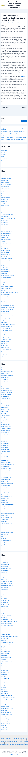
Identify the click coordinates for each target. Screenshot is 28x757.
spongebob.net (4, 222)
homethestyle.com (5, 419)
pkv (14, 738)
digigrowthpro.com (5, 560)
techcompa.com (5, 600)
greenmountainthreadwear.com (8, 315)
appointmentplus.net (6, 712)
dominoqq (2, 740)
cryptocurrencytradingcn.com (8, 320)
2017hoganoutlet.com (6, 178)
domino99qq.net (5, 182)
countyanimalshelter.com (7, 330)
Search (2, 118)
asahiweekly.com (5, 443)
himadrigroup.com (5, 604)
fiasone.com (4, 279)
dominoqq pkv (4, 158)
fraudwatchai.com (5, 411)
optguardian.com (5, 405)
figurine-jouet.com (5, 525)
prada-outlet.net (5, 558)
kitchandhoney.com (5, 651)
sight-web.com (4, 602)
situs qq (6, 738)
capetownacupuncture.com (7, 210)
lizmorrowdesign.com (6, 494)
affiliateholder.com (5, 356)
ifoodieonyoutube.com (6, 388)
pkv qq (2, 156)
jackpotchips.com (5, 460)
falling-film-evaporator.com (7, 309)
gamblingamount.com (6, 339)
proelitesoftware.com (6, 462)
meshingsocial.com (5, 271)
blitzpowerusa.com (5, 252)
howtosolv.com (4, 655)
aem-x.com (4, 413)
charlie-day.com (5, 284)
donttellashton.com (5, 186)
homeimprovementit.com (7, 371)
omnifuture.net (4, 566)
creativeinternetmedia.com (7, 585)
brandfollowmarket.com (6, 326)
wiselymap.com (4, 593)
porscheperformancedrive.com (8, 483)
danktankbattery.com (6, 281)
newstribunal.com (5, 373)
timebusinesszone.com (6, 349)
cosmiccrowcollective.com (7, 214)
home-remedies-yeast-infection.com (9, 383)
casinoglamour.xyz (5, 682)
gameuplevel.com (5, 417)
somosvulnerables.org (6, 477)
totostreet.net (4, 407)
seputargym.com (5, 402)
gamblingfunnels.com (6, 568)
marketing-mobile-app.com (7, 275)
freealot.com (4, 441)
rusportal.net (4, 201)
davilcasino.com (5, 409)
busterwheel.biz (4, 674)
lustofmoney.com (5, 347)
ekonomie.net (4, 710)
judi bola (20, 738)
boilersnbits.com (5, 246)
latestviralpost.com (5, 248)
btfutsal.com (4, 572)
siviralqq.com (4, 303)
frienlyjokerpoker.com (6, 610)
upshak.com (4, 299)
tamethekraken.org (5, 485)
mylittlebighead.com (5, 439)
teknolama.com (4, 237)
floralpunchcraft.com (6, 277)
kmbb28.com (4, 538)
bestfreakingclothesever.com (7, 307)
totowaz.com (4, 322)
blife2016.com (4, 491)
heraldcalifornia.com (5, 449)
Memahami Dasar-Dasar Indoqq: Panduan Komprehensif (13, 137)
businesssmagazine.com (6, 583)
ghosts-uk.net (4, 576)
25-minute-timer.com (6, 428)
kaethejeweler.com (5, 508)
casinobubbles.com (5, 400)
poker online (4, 150)
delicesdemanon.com (6, 657)
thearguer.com (4, 273)
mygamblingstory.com (6, 174)
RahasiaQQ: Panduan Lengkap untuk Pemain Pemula (13, 131)
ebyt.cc (3, 630)
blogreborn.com (5, 589)
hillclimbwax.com (5, 341)
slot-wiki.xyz (4, 689)
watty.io (3, 203)
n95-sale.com (4, 587)
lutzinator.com (4, 487)
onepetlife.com (4, 511)
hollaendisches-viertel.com (7, 644)
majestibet (4, 744)
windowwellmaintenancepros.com (9, 354)
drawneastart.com (5, 455)
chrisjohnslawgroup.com (6, 468)
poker (2, 160)
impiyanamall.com (5, 403)
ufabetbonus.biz (5, 721)
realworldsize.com (5, 235)
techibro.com (4, 613)
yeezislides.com (4, 379)
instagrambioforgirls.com (7, 262)
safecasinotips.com (5, 458)
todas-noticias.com (5, 197)
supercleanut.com (5, 445)
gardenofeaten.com (5, 254)
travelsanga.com (5, 706)
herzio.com (3, 191)
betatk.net (3, 725)
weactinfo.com (4, 269)
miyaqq (9, 744)
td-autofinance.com (5, 608)
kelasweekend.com (5, 723)
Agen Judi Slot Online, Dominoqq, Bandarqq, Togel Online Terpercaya (14, 4)
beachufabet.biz (5, 515)
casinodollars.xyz (5, 684)
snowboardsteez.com (6, 260)
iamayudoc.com (4, 438)
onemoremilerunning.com (7, 258)
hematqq (17, 740)
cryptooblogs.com (5, 415)
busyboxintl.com (5, 224)
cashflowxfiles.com (5, 264)
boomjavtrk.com (5, 545)
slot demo (3, 154)
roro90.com (4, 190)
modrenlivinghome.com (6, 530)
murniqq (12, 740)
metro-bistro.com (5, 653)
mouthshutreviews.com (6, 394)
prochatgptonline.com (6, 594)
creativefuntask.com (5, 430)
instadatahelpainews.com (7, 532)
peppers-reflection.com (6, 351)
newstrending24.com (6, 719)
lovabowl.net (4, 369)
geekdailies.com (5, 534)
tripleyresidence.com (6, 473)
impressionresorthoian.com (7, 305)
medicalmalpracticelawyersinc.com (9, 699)
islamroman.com (5, 606)
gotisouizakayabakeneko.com (8, 218)
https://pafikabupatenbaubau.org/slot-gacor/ (15, 743)
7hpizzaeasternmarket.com (7, 642)
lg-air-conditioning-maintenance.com (9, 636)
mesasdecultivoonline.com (7, 245)
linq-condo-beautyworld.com (7, 629)
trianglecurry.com (5, 500)
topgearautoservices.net (6, 523)
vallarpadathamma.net (6, 233)
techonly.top (4, 579)
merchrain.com (4, 536)
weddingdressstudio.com (7, 661)
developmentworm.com (6, 714)
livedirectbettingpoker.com (7, 286)
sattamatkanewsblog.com (7, 318)
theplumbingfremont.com (7, 718)
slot (16, 738)
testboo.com (4, 659)
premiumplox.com (5, 663)
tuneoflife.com (4, 353)
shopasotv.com (4, 704)
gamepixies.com (5, 453)
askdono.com (4, 577)
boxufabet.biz (4, 521)
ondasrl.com (4, 489)
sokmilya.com (4, 542)
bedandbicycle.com (5, 447)
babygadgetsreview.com (6, 623)
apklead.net (4, 547)
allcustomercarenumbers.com (8, 464)
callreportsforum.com (6, 540)
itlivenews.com (4, 716)
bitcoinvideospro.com (6, 212)
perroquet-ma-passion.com (7, 528)
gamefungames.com (6, 426)
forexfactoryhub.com (6, 596)
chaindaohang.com (5, 632)
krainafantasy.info (5, 195)
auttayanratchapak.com (6, 226)
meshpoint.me (4, 220)
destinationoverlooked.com (7, 337)
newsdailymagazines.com (7, 375)
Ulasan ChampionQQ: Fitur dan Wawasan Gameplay (12, 139)
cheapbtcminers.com (6, 434)
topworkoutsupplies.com (6, 392)
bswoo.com (4, 729)
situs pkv (7, 740)
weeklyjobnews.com (5, 328)
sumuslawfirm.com (5, 311)
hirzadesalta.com (5, 396)
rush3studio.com (5, 188)
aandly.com (4, 727)
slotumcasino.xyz (5, 680)
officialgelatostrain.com (6, 506)
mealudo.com (4, 282)
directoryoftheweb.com (6, 184)
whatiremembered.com (6, 627)
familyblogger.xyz (5, 466)
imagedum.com (4, 502)
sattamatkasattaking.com (7, 510)
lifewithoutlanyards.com (6, 647)
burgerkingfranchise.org (6, 231)
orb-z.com (3, 241)
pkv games (3, 163)
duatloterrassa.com (5, 479)
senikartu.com (4, 199)
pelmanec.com (4, 180)
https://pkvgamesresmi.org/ (21, 744)
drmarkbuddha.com (5, 634)
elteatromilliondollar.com (6, 229)
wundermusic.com (5, 424)
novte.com (3, 640)
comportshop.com (5, 701)
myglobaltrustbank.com (6, 695)
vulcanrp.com (4, 617)
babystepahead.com (6, 336)
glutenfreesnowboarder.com (7, 492)
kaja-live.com (4, 598)
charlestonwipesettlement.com (8, 324)
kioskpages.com (5, 498)
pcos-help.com (4, 570)
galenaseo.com (4, 693)
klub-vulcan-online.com (6, 470)
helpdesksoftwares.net (6, 367)
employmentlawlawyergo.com (8, 697)
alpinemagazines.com (6, 615)
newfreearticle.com (5, 250)
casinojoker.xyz (4, 685)
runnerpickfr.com (5, 564)
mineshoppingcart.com (6, 390)
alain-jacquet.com (5, 216)
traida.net (3, 649)
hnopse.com (4, 343)
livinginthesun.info (5, 205)
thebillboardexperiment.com (7, 513)
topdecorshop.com (5, 702)
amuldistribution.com (6, 420)
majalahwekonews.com (6, 176)
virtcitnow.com (4, 591)
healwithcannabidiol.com (6, 496)
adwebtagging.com (5, 332)
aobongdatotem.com (6, 381)
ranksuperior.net (5, 334)
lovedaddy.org (4, 290)
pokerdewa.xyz (4, 687)
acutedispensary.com (6, 317)
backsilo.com (4, 301)
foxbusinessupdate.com (6, 288)
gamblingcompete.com (6, 581)
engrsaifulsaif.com (5, 432)
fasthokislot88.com (5, 456)
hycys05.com (4, 256)
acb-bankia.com (5, 296)
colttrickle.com (4, 562)
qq (2, 162)
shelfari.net (3, 676)
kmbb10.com (4, 265)
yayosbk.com (4, 665)
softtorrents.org (4, 475)
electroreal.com (4, 384)
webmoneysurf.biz (5, 668)
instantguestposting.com (7, 708)
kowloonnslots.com (5, 612)
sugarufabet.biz (4, 519)
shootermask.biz (5, 672)
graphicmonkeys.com (6, 451)
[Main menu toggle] (25, 4)
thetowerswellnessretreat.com (8, 504)
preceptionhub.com (5, 377)
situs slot (3, 152)
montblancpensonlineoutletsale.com (9, 621)
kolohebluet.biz (4, 670)
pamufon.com (4, 481)
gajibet (13, 744)
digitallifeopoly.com (5, 398)
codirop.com (4, 574)
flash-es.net (4, 298)
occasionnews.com (5, 345)
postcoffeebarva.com (6, 228)
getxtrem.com (4, 267)
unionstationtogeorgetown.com (8, 436)
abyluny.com (4, 544)
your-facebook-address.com (7, 527)
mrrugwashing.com (5, 294)
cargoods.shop (4, 209)
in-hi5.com (3, 193)
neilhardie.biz (4, 666)
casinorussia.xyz (5, 678)
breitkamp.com (4, 472)
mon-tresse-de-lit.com (6, 517)
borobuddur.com (5, 422)
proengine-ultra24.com (6, 646)
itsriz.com (3, 207)
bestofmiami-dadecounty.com (8, 386)
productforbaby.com (6, 239)
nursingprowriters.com (6, 313)
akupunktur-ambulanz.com (7, 625)
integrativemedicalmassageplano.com (9, 292)
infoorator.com (4, 638)
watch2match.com (5, 691)
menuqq (2, 738)
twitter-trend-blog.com (6, 619)
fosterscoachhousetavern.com (8, 243)
